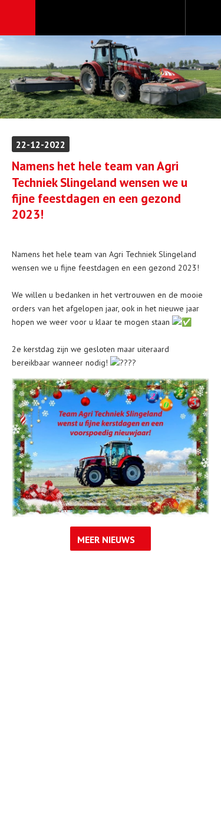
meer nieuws (106, 539)
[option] (110, 77)
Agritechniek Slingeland (110, 18)
